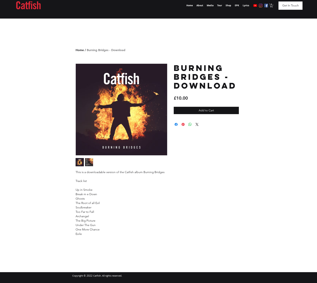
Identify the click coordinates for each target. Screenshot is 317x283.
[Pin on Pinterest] (183, 124)
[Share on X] (197, 124)
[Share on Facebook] (176, 124)
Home (80, 50)
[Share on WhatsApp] (190, 124)
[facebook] (266, 5)
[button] (271, 5)
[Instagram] (261, 5)
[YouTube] (255, 5)
